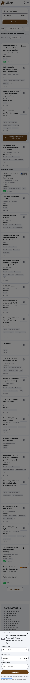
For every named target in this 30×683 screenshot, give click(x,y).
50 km (24, 658)
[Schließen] (27, 633)
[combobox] (14, 650)
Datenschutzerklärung (6, 678)
